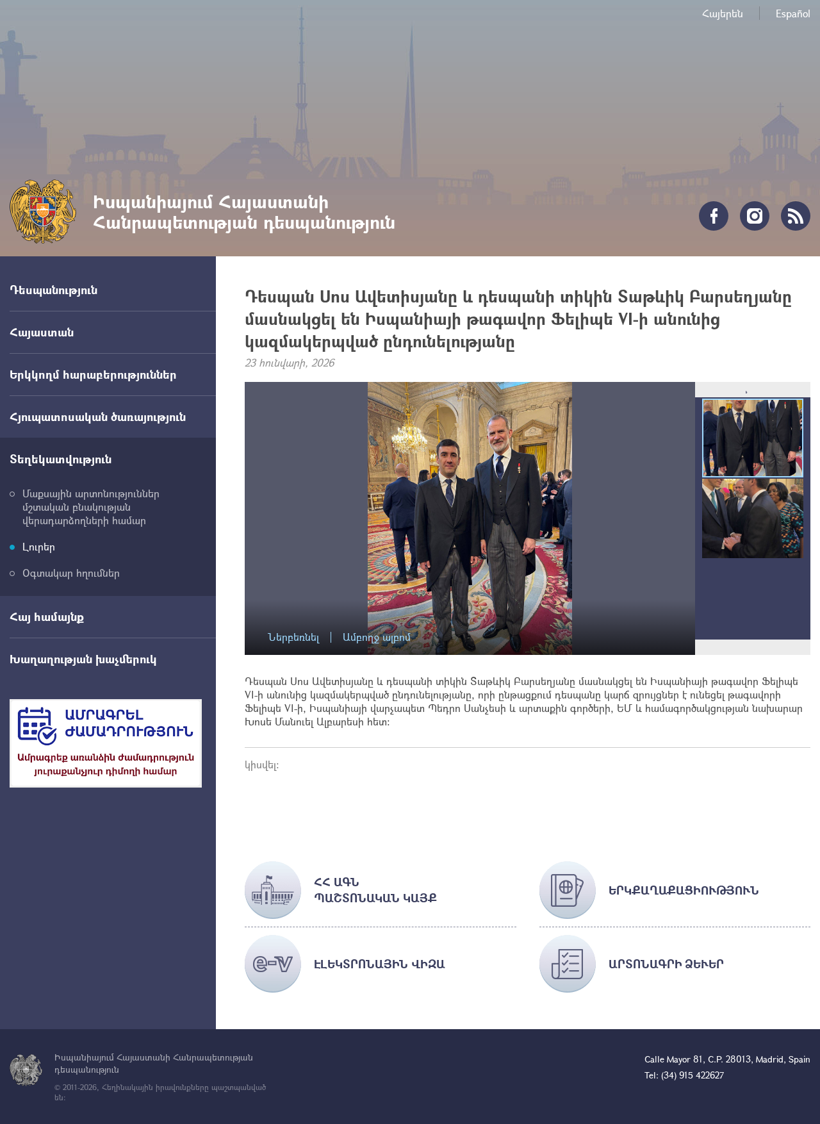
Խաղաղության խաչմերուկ (83, 658)
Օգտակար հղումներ (71, 572)
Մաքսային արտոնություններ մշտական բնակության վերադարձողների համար (91, 506)
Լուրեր (38, 546)
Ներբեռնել (293, 637)
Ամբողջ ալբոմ (377, 637)
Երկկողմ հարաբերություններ (93, 374)
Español (793, 13)
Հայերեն (722, 13)
